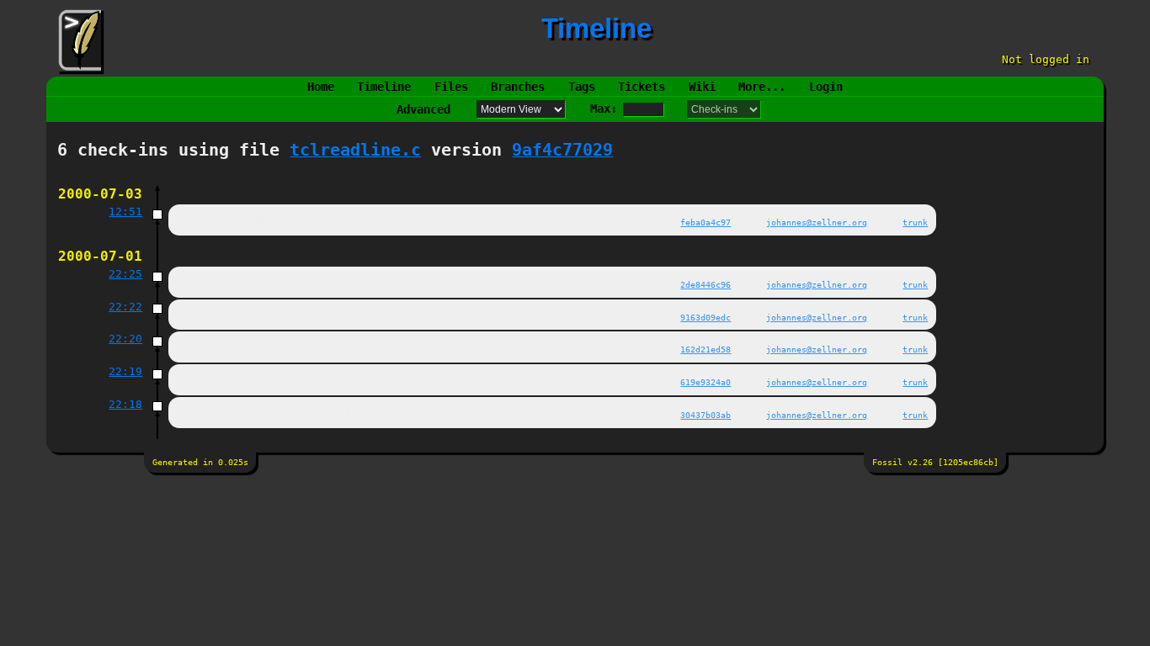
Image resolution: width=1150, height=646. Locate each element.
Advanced (423, 109)
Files (451, 86)
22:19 (125, 371)
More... (761, 86)
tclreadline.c (355, 150)
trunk (915, 222)
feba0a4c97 (705, 222)
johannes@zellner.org (816, 222)
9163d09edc (705, 317)
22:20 (125, 338)
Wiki (702, 86)
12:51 (125, 211)
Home (320, 86)
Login (826, 86)
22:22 (125, 306)
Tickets (641, 86)
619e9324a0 (705, 382)
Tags (581, 86)
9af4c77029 (562, 150)
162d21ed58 (705, 349)
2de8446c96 (705, 284)
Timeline (384, 86)
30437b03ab (705, 415)
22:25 (125, 273)
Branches (518, 86)
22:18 (125, 404)
